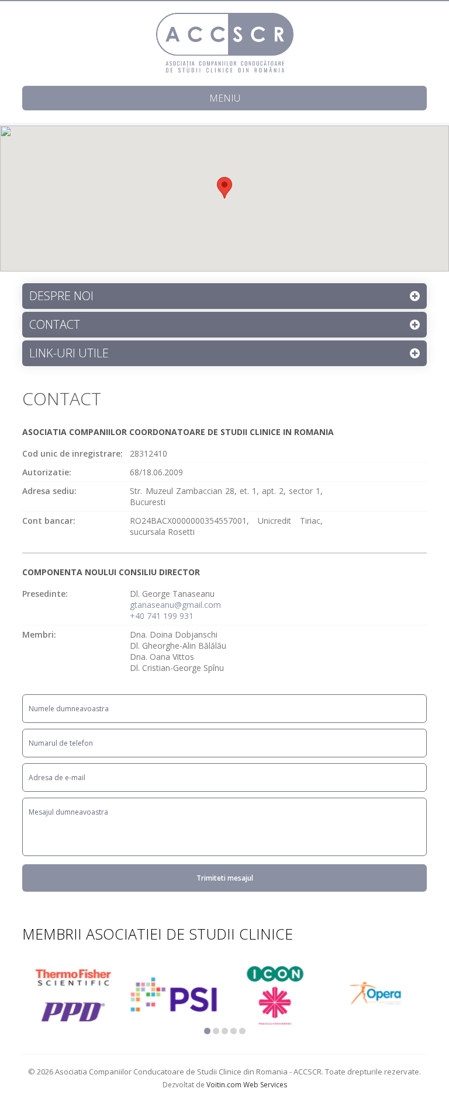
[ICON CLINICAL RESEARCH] (275, 994)
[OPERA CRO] (376, 994)
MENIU (224, 98)
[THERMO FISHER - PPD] (72, 994)
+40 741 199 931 (162, 615)
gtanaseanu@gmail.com (175, 604)
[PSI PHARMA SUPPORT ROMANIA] (173, 994)
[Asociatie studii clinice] (224, 43)
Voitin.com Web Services (246, 1085)
